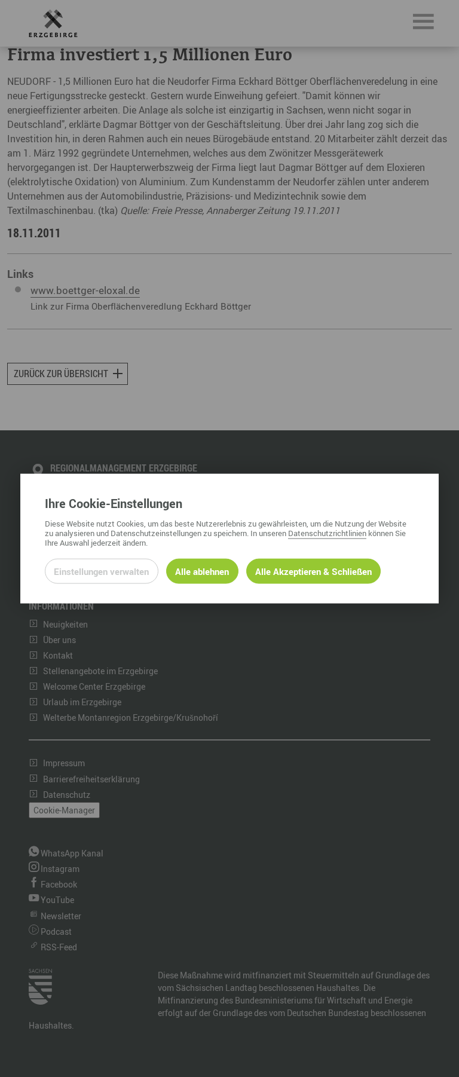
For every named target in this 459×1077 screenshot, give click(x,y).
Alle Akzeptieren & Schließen (313, 571)
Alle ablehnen (202, 571)
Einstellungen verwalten (101, 571)
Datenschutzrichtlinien (327, 532)
